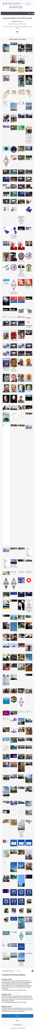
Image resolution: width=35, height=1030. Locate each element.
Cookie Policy (13, 1028)
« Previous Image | (7, 26)
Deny (17, 1020)
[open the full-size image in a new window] (17, 34)
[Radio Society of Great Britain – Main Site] (17, 5)
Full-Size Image (15, 26)
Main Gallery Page (25, 26)
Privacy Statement (21, 1028)
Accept (17, 1016)
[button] (32, 971)
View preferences (17, 1024)
